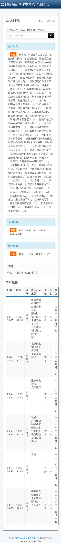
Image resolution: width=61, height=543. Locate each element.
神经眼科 (44, 157)
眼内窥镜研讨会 (23, 199)
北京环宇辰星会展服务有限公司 (25, 538)
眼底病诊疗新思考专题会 (38, 69)
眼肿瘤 (45, 85)
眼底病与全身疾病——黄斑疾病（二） (30, 191)
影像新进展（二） (19, 195)
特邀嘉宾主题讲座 (37, 54)
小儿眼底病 (40, 92)
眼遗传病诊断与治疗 (20, 188)
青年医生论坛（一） (35, 207)
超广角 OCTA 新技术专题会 (27, 102)
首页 (41, 21)
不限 (13, 54)
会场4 (47, 253)
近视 (33, 165)
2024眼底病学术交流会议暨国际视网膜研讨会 (25, 4)
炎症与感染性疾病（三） (26, 134)
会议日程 (50, 21)
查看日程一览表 (16, 29)
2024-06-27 (25, 230)
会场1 (22, 253)
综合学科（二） (38, 180)
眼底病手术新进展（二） (23, 119)
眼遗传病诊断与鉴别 (40, 149)
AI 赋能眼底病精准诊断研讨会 (29, 90)
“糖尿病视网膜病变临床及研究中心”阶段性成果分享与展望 (30, 140)
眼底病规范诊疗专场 (35, 172)
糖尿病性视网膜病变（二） (24, 203)
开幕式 (22, 54)
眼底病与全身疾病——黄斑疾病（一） (30, 161)
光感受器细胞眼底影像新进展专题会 (29, 153)
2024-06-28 (40, 230)
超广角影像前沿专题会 (22, 73)
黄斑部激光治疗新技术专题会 (25, 89)
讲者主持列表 (37, 29)
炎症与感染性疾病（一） (38, 115)
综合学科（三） (42, 188)
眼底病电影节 (27, 77)
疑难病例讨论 (41, 199)
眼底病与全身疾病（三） (38, 184)
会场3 (39, 253)
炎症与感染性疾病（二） (31, 108)
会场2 (30, 253)
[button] (7, 13)
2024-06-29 (16, 234)
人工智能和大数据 (19, 165)
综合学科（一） (33, 123)
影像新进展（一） (27, 100)
